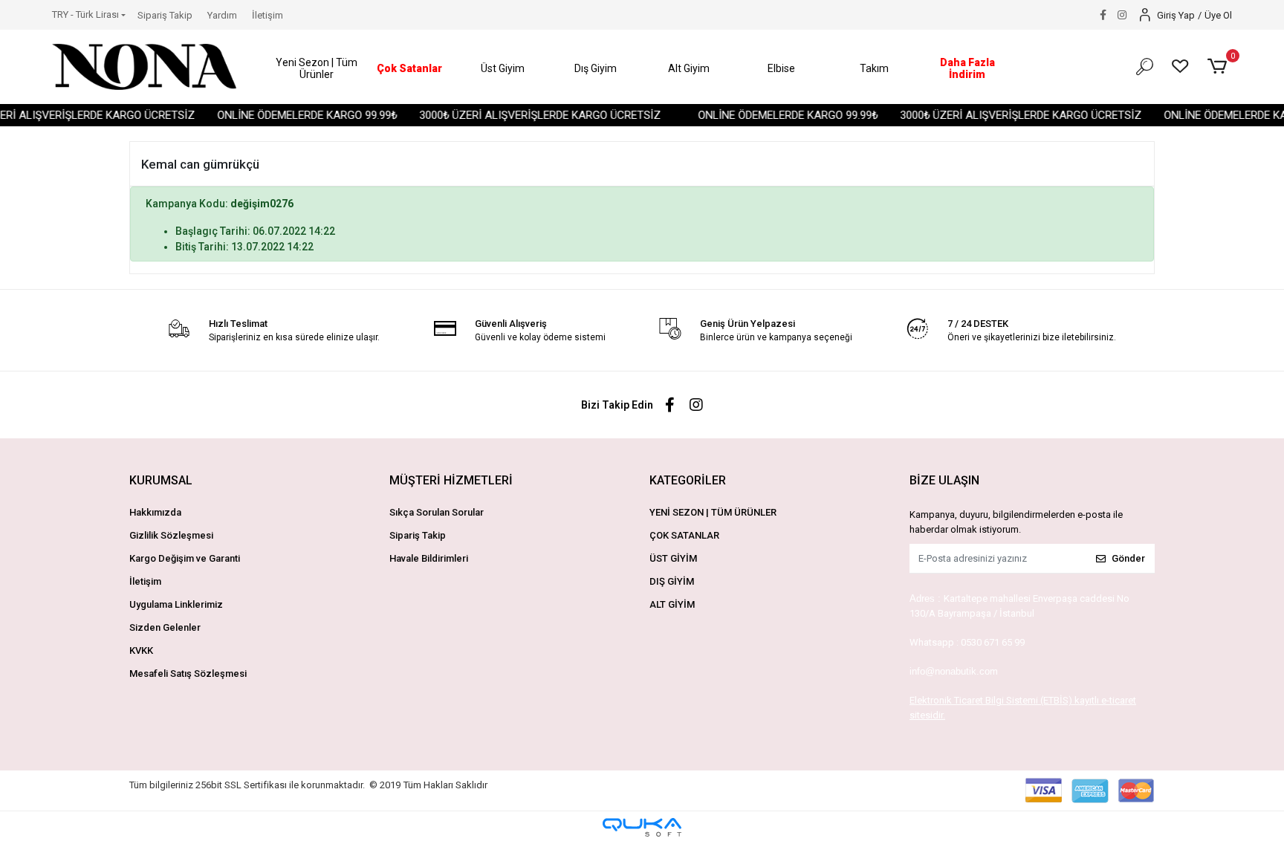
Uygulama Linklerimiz (176, 604)
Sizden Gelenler (165, 627)
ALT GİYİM (672, 604)
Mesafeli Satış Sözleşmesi (188, 673)
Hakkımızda (155, 512)
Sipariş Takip (164, 15)
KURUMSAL (160, 480)
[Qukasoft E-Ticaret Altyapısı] (642, 827)
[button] (316, 69)
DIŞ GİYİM (671, 581)
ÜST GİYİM (673, 558)
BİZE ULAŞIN (944, 480)
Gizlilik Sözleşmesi (171, 535)
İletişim (267, 15)
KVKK (141, 650)
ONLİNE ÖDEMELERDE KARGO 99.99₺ (293, 115)
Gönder (1128, 558)
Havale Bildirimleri (428, 558)
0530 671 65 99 (993, 642)
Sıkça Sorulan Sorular (436, 512)
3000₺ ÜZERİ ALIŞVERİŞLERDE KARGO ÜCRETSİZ (526, 115)
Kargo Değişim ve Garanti (184, 558)
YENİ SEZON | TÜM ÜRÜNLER (712, 512)
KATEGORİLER (687, 480)
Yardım (222, 15)
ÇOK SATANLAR (684, 535)
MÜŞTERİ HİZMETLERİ (451, 480)
